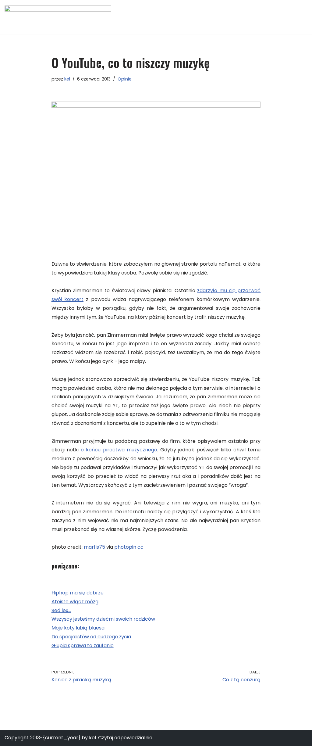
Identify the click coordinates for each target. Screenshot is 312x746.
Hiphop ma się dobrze (77, 592)
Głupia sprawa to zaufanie (82, 645)
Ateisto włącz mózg (74, 601)
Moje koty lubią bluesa (78, 627)
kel (67, 79)
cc (140, 547)
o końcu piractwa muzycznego (119, 449)
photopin (125, 547)
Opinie (125, 79)
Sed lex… (61, 610)
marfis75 (94, 547)
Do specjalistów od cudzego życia (91, 636)
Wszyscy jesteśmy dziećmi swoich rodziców (103, 618)
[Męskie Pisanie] (58, 17)
